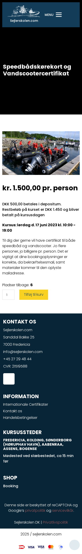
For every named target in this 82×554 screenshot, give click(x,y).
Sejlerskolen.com (24, 20)
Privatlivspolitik (55, 522)
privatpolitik (35, 510)
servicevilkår (62, 510)
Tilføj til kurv (34, 294)
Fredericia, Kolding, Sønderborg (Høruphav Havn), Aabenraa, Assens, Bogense (37, 444)
